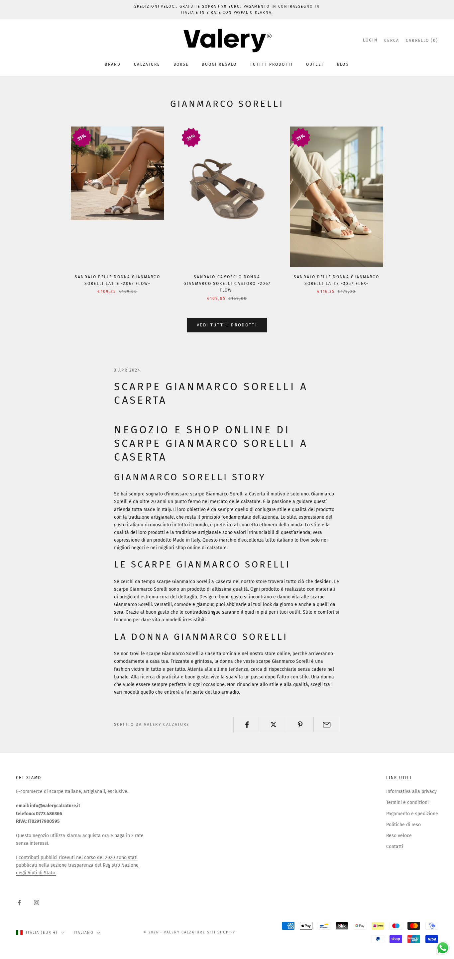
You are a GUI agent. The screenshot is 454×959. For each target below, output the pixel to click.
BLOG (343, 64)
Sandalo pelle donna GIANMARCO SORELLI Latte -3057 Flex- (336, 280)
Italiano (84, 932)
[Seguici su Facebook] (19, 902)
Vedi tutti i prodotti (227, 324)
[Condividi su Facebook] (247, 724)
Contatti (394, 846)
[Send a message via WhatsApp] (443, 948)
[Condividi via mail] (327, 724)
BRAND (113, 64)
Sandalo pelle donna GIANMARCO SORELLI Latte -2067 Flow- (117, 280)
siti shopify (221, 932)
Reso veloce (399, 835)
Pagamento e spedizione (412, 814)
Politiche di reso (403, 825)
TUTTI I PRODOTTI (271, 64)
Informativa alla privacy (411, 791)
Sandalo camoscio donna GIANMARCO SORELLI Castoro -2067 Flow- (227, 284)
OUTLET (315, 64)
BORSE (181, 64)
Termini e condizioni (407, 802)
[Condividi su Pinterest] (300, 724)
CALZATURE (147, 64)
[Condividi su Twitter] (273, 724)
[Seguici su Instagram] (36, 902)
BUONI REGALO (219, 64)
